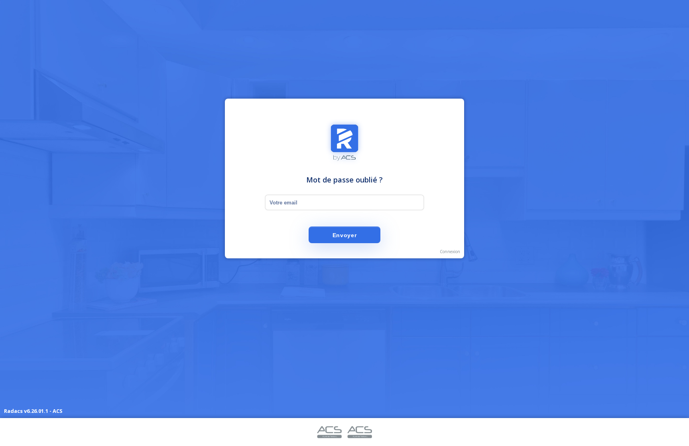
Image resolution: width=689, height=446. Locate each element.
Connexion (450, 251)
